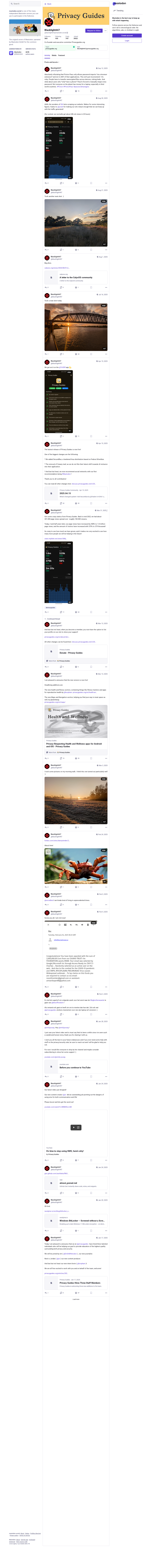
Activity (47, 55)
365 (46, 38)
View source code (21, 1542)
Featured (61, 55)
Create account (127, 36)
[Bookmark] (91, 91)
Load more (76, 1299)
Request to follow (94, 31)
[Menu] (105, 31)
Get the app (24, 1540)
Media (54, 55)
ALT (70, 177)
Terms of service (24, 1535)
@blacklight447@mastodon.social (55, 33)
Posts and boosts (51, 62)
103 (56, 38)
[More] (106, 91)
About (22, 1533)
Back (49, 4)
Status (27, 1533)
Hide (69, 119)
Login (127, 41)
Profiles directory (35, 1533)
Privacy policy (14, 1535)
